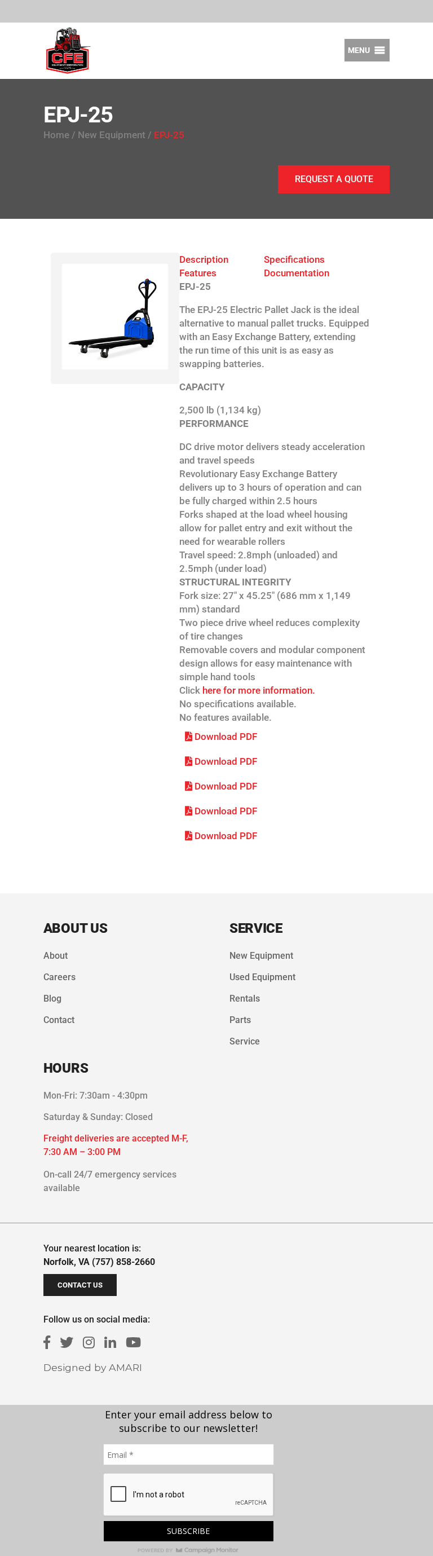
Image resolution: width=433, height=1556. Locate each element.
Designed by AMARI (92, 1367)
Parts (240, 1020)
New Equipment (261, 955)
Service (244, 1041)
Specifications (294, 259)
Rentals (244, 998)
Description (203, 259)
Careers (59, 977)
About (55, 955)
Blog (52, 998)
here (211, 690)
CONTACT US (80, 1285)
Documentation (296, 273)
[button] (359, 50)
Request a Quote (334, 179)
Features (197, 273)
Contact (58, 1020)
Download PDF (224, 736)
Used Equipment (262, 977)
